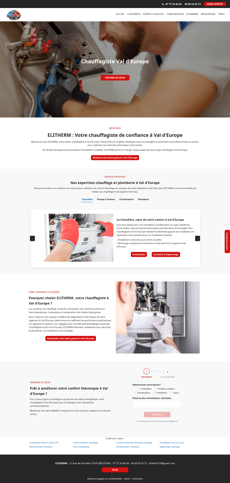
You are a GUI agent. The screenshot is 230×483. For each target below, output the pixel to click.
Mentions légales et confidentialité (104, 478)
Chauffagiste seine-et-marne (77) (44, 442)
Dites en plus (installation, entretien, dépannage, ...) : (152, 398)
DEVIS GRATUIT (215, 4)
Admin (127, 478)
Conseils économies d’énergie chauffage (134, 442)
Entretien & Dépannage (165, 254)
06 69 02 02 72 (139, 463)
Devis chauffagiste (81, 446)
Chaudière (146, 388)
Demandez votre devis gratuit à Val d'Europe (70, 338)
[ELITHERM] (28, 14)
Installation (139, 254)
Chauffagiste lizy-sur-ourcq (172, 442)
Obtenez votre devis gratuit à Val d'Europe (115, 157)
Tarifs (115, 469)
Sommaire (137, 478)
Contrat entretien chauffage (85, 442)
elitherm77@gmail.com (162, 463)
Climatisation (143, 392)
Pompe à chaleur (166, 388)
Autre (176, 392)
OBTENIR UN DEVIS (115, 77)
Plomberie (161, 392)
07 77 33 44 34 (121, 463)
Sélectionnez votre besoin (146, 384)
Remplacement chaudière (40, 446)
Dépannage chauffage (170, 446)
